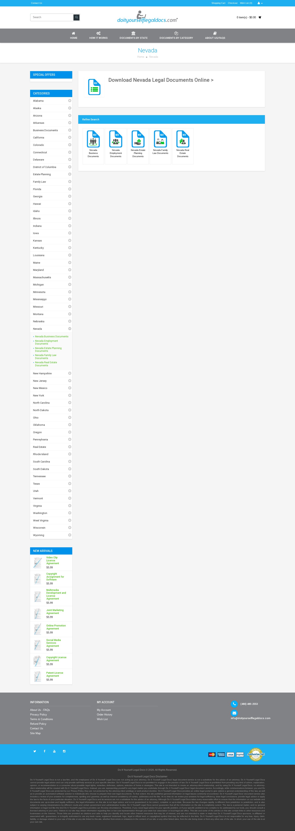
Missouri (38, 306)
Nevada (153, 56)
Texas (36, 483)
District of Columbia (44, 167)
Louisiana (38, 255)
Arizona (37, 115)
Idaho (36, 211)
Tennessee (39, 476)
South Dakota (41, 469)
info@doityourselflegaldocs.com (250, 718)
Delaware (38, 159)
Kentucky (38, 247)
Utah (36, 490)
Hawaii (37, 203)
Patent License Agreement (54, 674)
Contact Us (36, 3)
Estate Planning (42, 174)
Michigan (38, 284)
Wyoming (38, 535)
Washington (40, 513)
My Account (104, 709)
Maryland (38, 269)
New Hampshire (42, 373)
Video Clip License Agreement (52, 560)
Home (73, 37)
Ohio (36, 417)
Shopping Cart (218, 3)
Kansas (37, 240)
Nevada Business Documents (51, 336)
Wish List (102, 719)
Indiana (37, 225)
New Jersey (40, 380)
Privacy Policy (38, 714)
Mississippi (40, 299)
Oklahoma (39, 424)
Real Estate (39, 446)
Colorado (38, 144)
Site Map (35, 733)
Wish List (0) (246, 3)
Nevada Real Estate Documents (46, 364)
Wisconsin (39, 527)
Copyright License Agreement (56, 659)
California (38, 137)
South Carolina (41, 461)
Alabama (38, 100)
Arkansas (38, 122)
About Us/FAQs (215, 37)
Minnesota (39, 292)
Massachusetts (42, 277)
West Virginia (40, 520)
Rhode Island (40, 454)
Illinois (37, 218)
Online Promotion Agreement (56, 627)
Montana (38, 314)
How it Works (98, 37)
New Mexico (40, 388)
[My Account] (260, 3)
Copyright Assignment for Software (55, 576)
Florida (37, 189)
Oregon (37, 432)
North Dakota (41, 410)
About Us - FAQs (40, 709)
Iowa (36, 233)
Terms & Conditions (41, 719)
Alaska (37, 108)
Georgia (37, 196)
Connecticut (40, 152)
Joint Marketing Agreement (55, 611)
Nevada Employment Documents (46, 342)
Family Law (39, 181)
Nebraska (38, 321)
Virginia (37, 505)
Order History (104, 714)
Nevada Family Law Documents (45, 356)
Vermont (38, 498)
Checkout (232, 3)
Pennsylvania (40, 439)
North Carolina (41, 402)
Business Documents (45, 130)
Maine (36, 262)
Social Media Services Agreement (53, 643)
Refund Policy (38, 723)
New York (38, 395)
